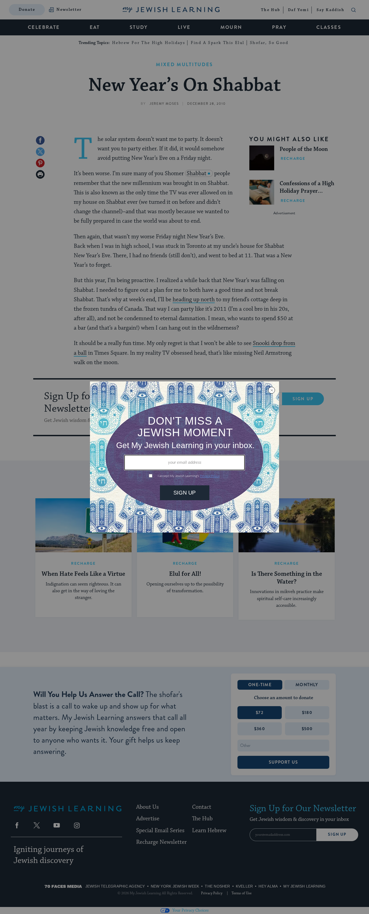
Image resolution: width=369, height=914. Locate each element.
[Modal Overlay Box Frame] (184, 457)
